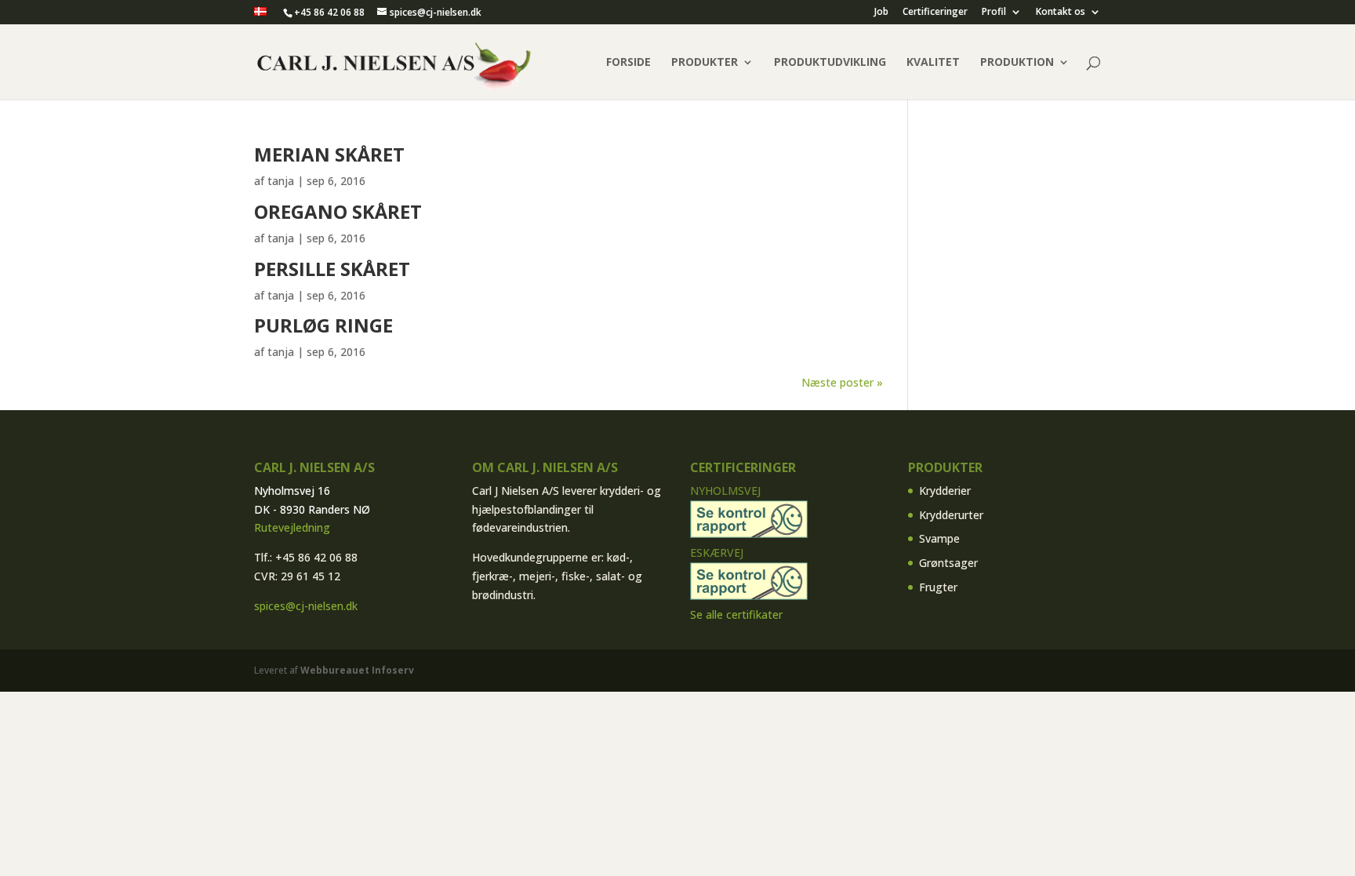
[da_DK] (260, 12)
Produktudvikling (830, 62)
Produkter (704, 62)
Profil (994, 12)
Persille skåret (332, 269)
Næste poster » (842, 382)
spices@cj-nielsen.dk (306, 605)
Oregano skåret (338, 211)
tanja (280, 180)
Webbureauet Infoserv (357, 670)
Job (881, 12)
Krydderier (945, 490)
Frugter (938, 587)
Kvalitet (933, 62)
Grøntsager (948, 562)
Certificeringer (935, 12)
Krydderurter (951, 514)
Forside (628, 62)
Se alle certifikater (736, 614)
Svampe (939, 538)
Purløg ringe (323, 325)
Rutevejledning (292, 527)
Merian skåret (329, 154)
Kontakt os (1060, 12)
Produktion (1017, 62)
